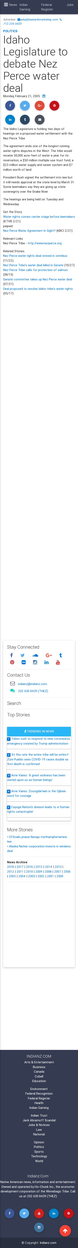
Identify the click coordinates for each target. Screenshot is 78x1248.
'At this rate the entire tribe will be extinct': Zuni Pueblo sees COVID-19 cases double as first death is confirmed (38, 759)
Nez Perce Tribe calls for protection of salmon (35, 270)
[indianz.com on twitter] (23, 655)
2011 (20, 872)
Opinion (39, 1142)
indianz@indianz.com (32, 684)
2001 (50, 876)
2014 (48, 867)
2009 (38, 872)
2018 (10, 867)
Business (39, 1067)
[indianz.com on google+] (49, 655)
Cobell (39, 1076)
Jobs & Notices (39, 1125)
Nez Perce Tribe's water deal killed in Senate (33, 265)
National (39, 1134)
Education (39, 1081)
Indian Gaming (25, 7)
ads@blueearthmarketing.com (39, 19)
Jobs (70, 5)
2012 (10, 872)
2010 (29, 872)
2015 (38, 867)
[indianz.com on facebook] (12, 655)
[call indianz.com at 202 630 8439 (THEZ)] (12, 690)
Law (39, 1130)
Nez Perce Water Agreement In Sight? (29, 231)
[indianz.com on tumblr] (60, 655)
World (39, 1161)
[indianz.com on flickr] (24, 662)
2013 (58, 867)
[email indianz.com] (12, 683)
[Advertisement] (39, 465)
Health (39, 1103)
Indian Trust (39, 1115)
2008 (48, 872)
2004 (22, 876)
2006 (67, 872)
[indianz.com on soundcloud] (36, 655)
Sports (39, 1152)
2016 (29, 867)
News (13, 5)
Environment (39, 1089)
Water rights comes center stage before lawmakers (39, 217)
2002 (41, 876)
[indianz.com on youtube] (57, 662)
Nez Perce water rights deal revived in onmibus (35, 256)
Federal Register (47, 7)
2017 (20, 867)
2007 (57, 872)
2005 (12, 876)
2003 (31, 876)
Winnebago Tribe (57, 1191)
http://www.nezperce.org (45, 243)
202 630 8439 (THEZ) (33, 691)
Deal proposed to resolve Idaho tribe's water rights (38, 289)
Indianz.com (48, 1243)
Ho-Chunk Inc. (44, 1187)
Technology (39, 1156)
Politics (10, 31)
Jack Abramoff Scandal (39, 1120)
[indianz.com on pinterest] (13, 662)
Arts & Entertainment (39, 1062)
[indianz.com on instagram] (35, 662)
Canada (39, 1072)
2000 (59, 876)
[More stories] (43, 96)
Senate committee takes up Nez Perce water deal (37, 279)
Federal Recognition (39, 1093)
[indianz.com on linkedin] (47, 662)
